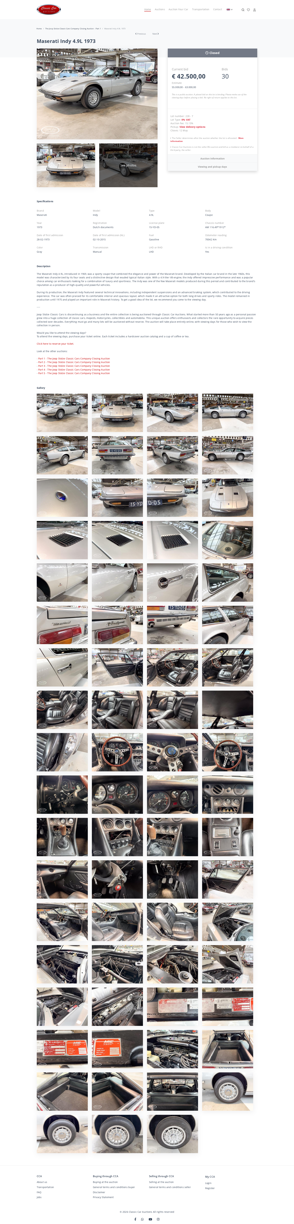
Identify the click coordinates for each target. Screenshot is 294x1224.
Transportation (200, 9)
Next (154, 33)
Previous (141, 33)
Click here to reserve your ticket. (55, 343)
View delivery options (192, 126)
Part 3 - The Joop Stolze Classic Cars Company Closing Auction (74, 365)
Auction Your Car (178, 9)
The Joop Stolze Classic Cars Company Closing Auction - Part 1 (73, 28)
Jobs (39, 1197)
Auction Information (212, 158)
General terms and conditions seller (170, 1187)
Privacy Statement (103, 1197)
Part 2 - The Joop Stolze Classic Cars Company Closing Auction (74, 362)
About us (42, 1182)
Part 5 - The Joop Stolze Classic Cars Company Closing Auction (74, 373)
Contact (217, 9)
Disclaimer (99, 1192)
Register (210, 1188)
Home (147, 9)
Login (208, 1183)
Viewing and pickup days (212, 166)
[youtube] (150, 1219)
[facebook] (135, 1219)
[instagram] (158, 1219)
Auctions (160, 9)
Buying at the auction (105, 1182)
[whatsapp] (142, 1219)
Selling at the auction (161, 1182)
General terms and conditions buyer (114, 1187)
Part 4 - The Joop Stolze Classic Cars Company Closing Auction (74, 369)
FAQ (39, 1192)
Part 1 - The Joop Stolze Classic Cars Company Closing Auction (74, 358)
